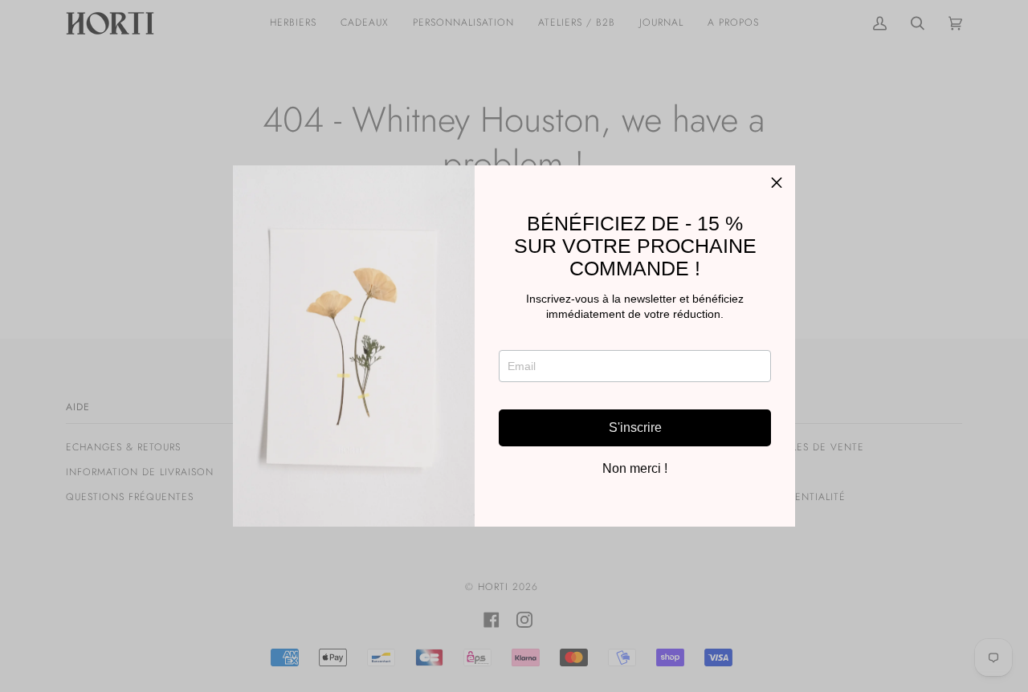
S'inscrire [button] (635, 427)
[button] (776, 183)
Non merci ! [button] (634, 468)
